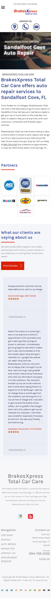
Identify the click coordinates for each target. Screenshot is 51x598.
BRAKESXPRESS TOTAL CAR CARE (22, 41)
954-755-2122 (10, 144)
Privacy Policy (40, 580)
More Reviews (10, 265)
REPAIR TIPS (8, 548)
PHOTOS (5, 539)
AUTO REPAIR (8, 544)
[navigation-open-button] (3, 7)
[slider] (13, 299)
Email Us (44, 559)
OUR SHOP (7, 535)
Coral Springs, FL (17, 316)
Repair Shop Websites (33, 577)
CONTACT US (8, 553)
